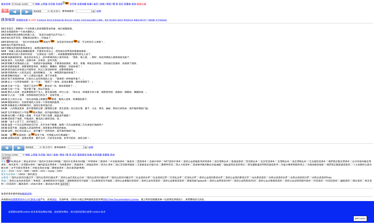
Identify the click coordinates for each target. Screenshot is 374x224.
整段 (108, 4)
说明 (98, 11)
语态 (121, 4)
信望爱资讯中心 (19, 199)
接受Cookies (360, 218)
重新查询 (82, 154)
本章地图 (81, 4)
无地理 (59, 4)
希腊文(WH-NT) (140, 20)
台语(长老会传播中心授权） (92, 20)
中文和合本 (41, 20)
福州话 (120, 20)
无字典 (73, 4)
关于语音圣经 (161, 20)
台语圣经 (76, 20)
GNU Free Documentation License (121, 199)
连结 (54, 199)
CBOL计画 (34, 199)
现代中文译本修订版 (55, 20)
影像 (89, 4)
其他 (133, 4)
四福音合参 (22, 20)
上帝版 (43, 4)
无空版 (51, 4)
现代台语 (68, 20)
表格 (102, 4)
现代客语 (113, 20)
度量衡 (127, 4)
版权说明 (27, 193)
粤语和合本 (128, 20)
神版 (37, 4)
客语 (107, 20)
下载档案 (151, 20)
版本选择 (6, 4)
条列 (96, 4)
